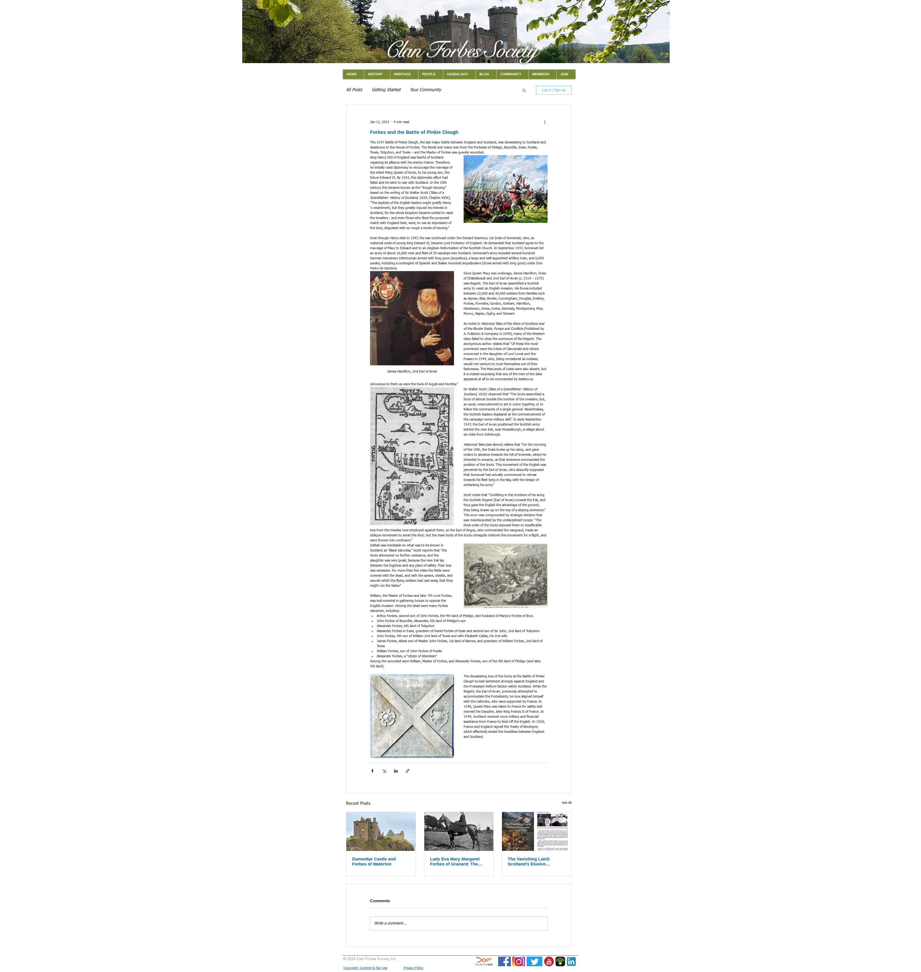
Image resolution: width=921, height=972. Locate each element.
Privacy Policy (413, 968)
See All (567, 803)
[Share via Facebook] (372, 771)
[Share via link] (407, 771)
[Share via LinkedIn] (396, 771)
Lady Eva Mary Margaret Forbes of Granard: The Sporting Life (455, 862)
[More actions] (545, 122)
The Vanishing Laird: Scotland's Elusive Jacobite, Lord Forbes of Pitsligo (533, 862)
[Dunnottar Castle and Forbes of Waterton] (381, 831)
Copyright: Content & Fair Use (365, 968)
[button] (524, 90)
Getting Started (386, 90)
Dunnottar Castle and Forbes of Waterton (374, 861)
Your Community (425, 90)
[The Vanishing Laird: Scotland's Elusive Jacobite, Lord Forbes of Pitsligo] (536, 831)
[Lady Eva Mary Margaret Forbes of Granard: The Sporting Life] (459, 831)
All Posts (354, 90)
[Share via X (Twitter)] (384, 771)
